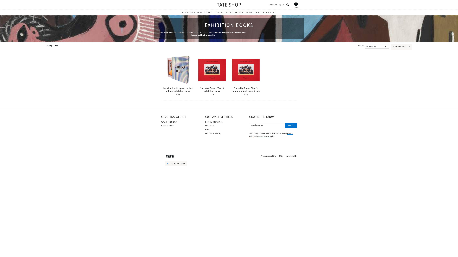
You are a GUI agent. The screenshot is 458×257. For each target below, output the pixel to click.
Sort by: (361, 45)
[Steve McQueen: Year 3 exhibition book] (212, 70)
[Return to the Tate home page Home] (229, 5)
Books (229, 12)
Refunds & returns (213, 133)
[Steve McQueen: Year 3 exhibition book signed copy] (246, 70)
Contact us (209, 126)
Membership (269, 12)
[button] (287, 5)
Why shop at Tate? (169, 122)
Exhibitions (188, 12)
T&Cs (281, 156)
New (199, 12)
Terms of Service (263, 136)
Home (249, 12)
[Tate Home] (180, 156)
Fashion (239, 12)
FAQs (207, 129)
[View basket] (296, 4)
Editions (218, 12)
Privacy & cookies (268, 156)
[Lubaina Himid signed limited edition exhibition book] (178, 70)
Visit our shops (167, 126)
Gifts (257, 12)
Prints (207, 12)
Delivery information (214, 122)
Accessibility (291, 156)
